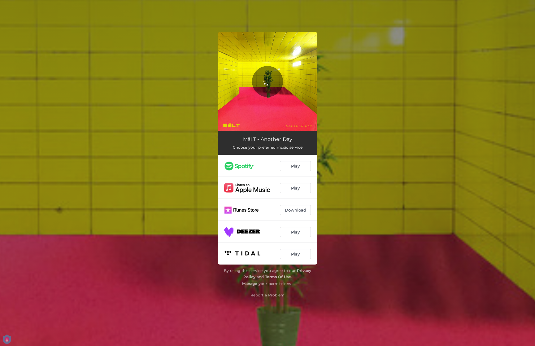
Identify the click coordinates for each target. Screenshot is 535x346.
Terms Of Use (278, 276)
